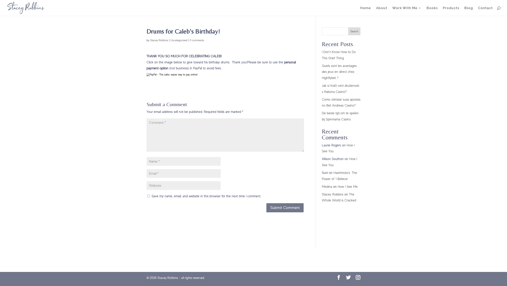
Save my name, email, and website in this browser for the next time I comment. (206, 196)
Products (451, 8)
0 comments (197, 40)
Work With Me (404, 8)
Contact (485, 8)
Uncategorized (179, 40)
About (381, 8)
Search (354, 31)
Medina (327, 187)
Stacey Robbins (159, 40)
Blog (468, 8)
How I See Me (348, 187)
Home (365, 8)
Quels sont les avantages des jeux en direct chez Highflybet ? (339, 72)
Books (432, 8)
